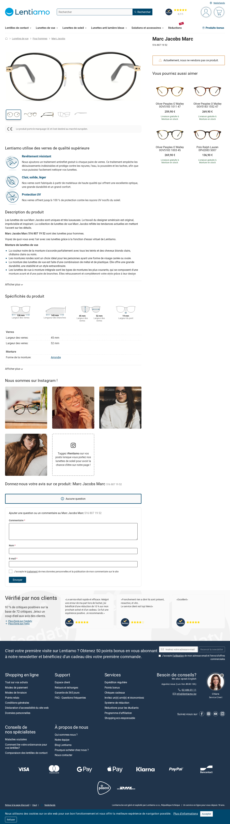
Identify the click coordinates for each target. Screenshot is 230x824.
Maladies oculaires (16, 739)
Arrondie (56, 357)
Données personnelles (17, 713)
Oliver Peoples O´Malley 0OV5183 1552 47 (207, 105)
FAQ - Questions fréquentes (70, 697)
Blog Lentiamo (63, 745)
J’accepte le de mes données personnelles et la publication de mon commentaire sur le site (66, 571)
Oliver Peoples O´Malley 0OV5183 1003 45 (170, 149)
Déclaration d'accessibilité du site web (27, 708)
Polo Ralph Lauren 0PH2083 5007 (207, 149)
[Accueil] (6, 38)
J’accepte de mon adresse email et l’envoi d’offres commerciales (193, 657)
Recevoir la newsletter (211, 649)
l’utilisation (178, 655)
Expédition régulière (116, 682)
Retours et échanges (66, 687)
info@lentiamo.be (186, 694)
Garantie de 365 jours (67, 692)
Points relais (12, 697)
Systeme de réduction (117, 703)
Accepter (206, 813)
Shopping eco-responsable (120, 718)
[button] (13, 115)
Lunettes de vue (20, 38)
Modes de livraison (16, 692)
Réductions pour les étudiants (122, 708)
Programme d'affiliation (118, 713)
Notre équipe (62, 740)
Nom (12, 545)
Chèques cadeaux (115, 692)
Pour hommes (40, 38)
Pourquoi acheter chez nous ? (72, 750)
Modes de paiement (16, 687)
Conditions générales (17, 703)
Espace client (62, 682)
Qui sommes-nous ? (66, 734)
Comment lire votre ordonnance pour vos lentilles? (26, 746)
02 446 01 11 (189, 689)
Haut (34, 804)
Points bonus (112, 687)
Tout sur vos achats (16, 682)
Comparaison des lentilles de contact (26, 753)
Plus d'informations (185, 813)
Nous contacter (63, 755)
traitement (32, 571)
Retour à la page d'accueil (17, 804)
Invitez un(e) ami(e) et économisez (124, 697)
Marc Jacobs (58, 38)
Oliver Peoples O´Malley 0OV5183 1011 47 (170, 105)
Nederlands (219, 3)
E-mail (13, 558)
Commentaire (17, 520)
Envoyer (17, 580)
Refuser (11, 819)
